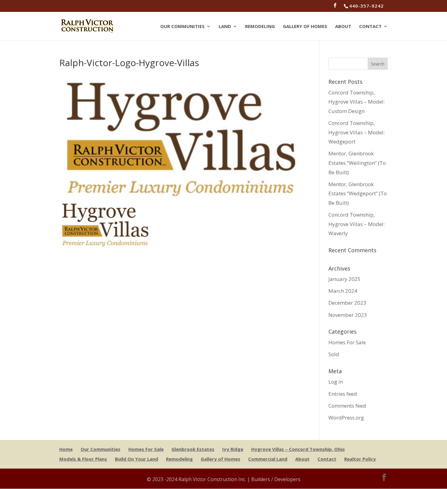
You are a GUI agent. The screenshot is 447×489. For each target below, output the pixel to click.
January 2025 (344, 278)
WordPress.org (346, 417)
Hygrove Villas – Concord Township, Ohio (298, 449)
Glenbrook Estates (193, 449)
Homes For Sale (347, 342)
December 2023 (347, 302)
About (343, 26)
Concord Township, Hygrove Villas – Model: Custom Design (356, 102)
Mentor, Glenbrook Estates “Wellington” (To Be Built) (357, 162)
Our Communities (182, 26)
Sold (333, 354)
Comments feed (347, 405)
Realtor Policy (360, 459)
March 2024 (342, 290)
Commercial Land (267, 459)
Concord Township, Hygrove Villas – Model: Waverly (356, 224)
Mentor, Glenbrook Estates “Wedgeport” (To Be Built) (357, 193)
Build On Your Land (136, 459)
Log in (335, 381)
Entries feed (342, 393)
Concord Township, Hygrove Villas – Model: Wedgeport (356, 132)
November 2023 (347, 314)
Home (66, 449)
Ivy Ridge (232, 449)
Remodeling (260, 26)
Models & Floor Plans (83, 459)
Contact (370, 26)
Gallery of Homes (305, 26)
